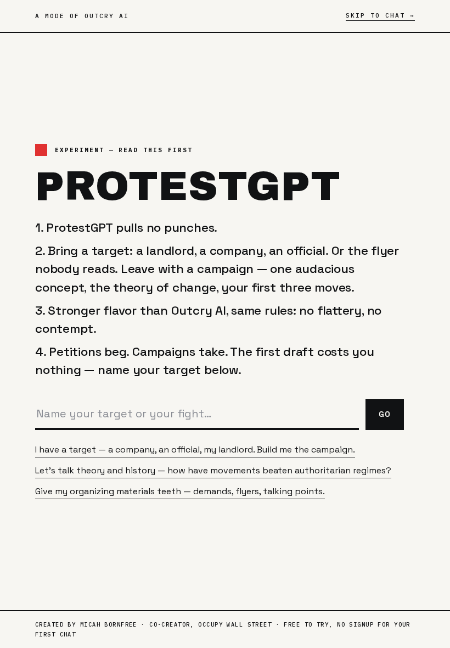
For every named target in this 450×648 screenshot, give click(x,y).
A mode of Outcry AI (82, 16)
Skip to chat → (380, 15)
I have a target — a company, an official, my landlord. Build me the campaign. (195, 449)
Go (385, 414)
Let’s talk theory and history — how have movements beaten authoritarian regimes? (213, 470)
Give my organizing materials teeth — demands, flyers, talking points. (180, 491)
